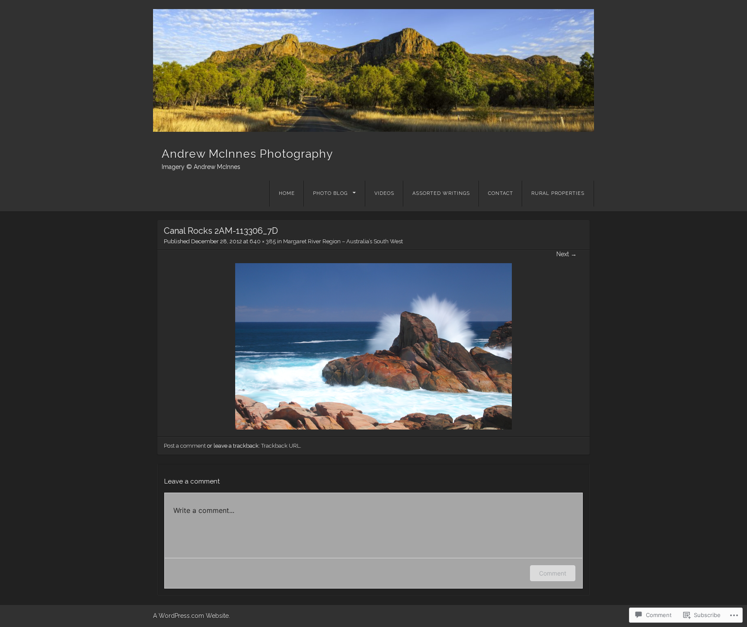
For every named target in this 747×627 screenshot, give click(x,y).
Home (287, 193)
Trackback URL (280, 445)
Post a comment (185, 445)
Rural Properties (557, 193)
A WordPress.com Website (191, 615)
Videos (384, 193)
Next (566, 254)
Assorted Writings (441, 193)
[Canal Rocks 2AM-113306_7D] (373, 427)
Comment (552, 573)
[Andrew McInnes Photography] (373, 70)
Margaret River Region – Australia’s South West (343, 241)
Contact (500, 193)
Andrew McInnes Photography (247, 153)
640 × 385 (262, 241)
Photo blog (330, 193)
